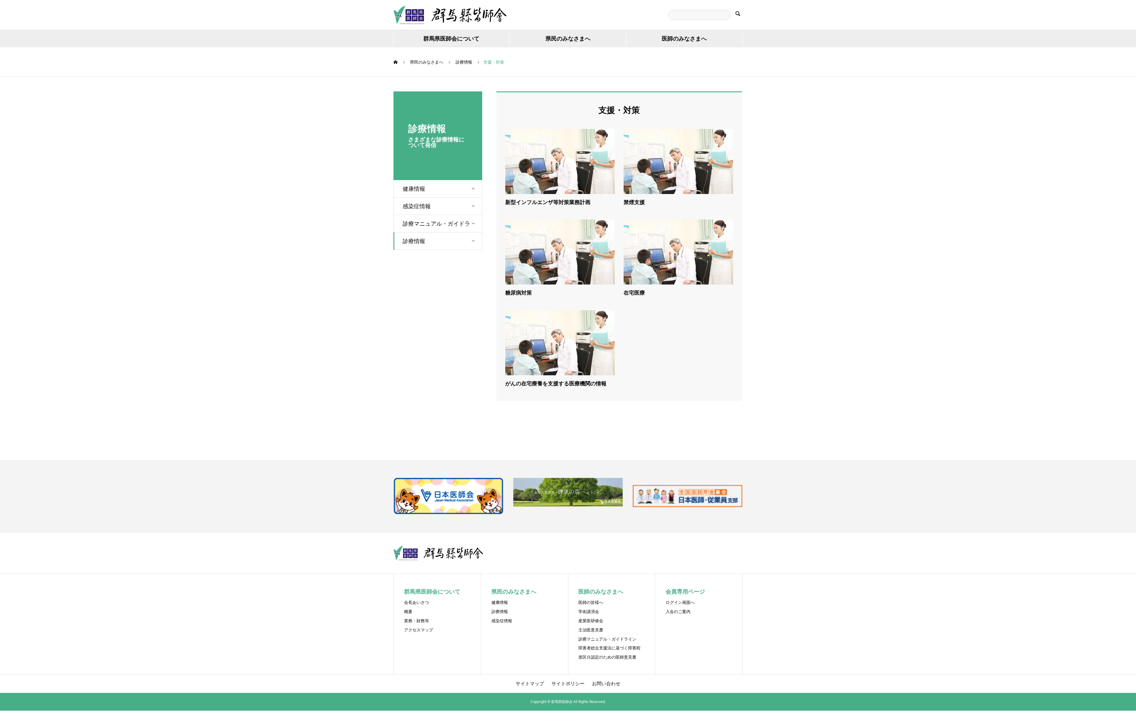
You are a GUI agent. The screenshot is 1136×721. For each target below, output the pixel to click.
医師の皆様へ (590, 602)
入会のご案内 (678, 611)
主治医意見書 (590, 630)
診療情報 (414, 241)
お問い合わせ (606, 683)
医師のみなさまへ (684, 38)
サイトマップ (530, 683)
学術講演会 (588, 611)
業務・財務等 (416, 620)
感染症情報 (417, 206)
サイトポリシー (568, 683)
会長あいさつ (416, 602)
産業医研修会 (590, 620)
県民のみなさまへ (568, 38)
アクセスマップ (418, 630)
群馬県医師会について (451, 38)
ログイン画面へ (680, 602)
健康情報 (414, 189)
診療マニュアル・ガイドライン (436, 226)
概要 (408, 611)
